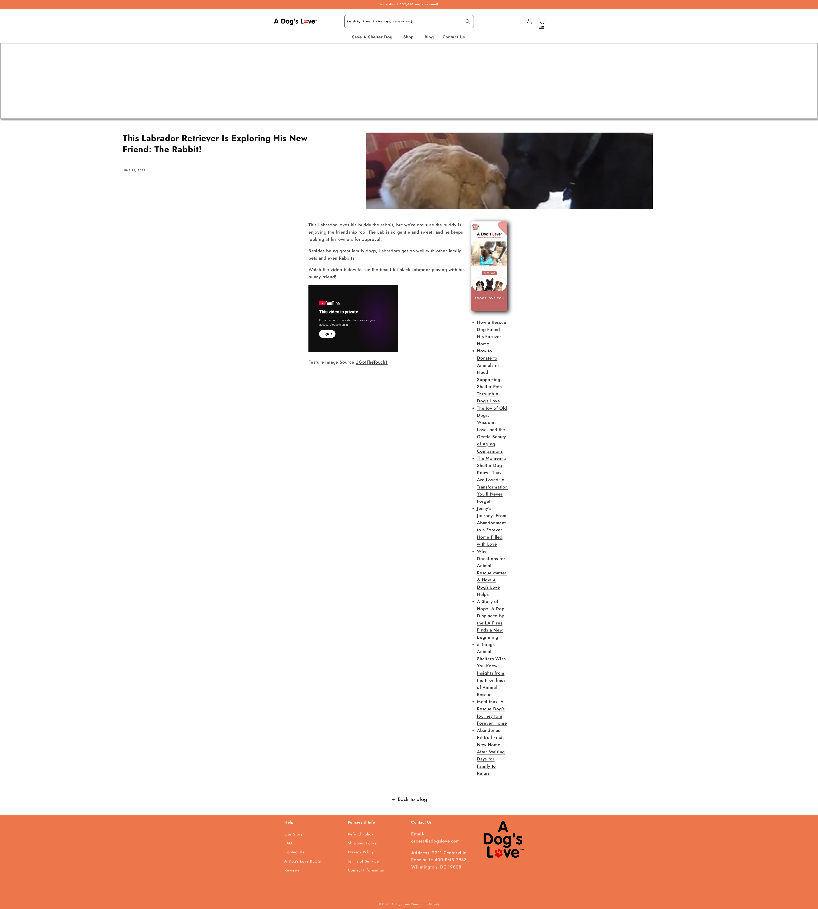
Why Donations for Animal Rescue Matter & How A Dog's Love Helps (492, 573)
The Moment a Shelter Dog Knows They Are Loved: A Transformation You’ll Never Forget (492, 479)
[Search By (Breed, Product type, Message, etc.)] (467, 21)
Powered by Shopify (425, 904)
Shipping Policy (362, 843)
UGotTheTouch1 (371, 362)
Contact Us (294, 852)
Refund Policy (360, 834)
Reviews (292, 870)
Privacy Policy (361, 852)
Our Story (293, 834)
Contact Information (366, 870)
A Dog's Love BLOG (302, 861)
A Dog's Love (401, 904)
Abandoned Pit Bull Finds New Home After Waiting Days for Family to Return (491, 752)
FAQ (288, 843)
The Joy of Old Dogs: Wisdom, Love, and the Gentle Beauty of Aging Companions (492, 429)
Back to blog (412, 799)
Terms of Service (363, 861)
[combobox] (409, 21)
